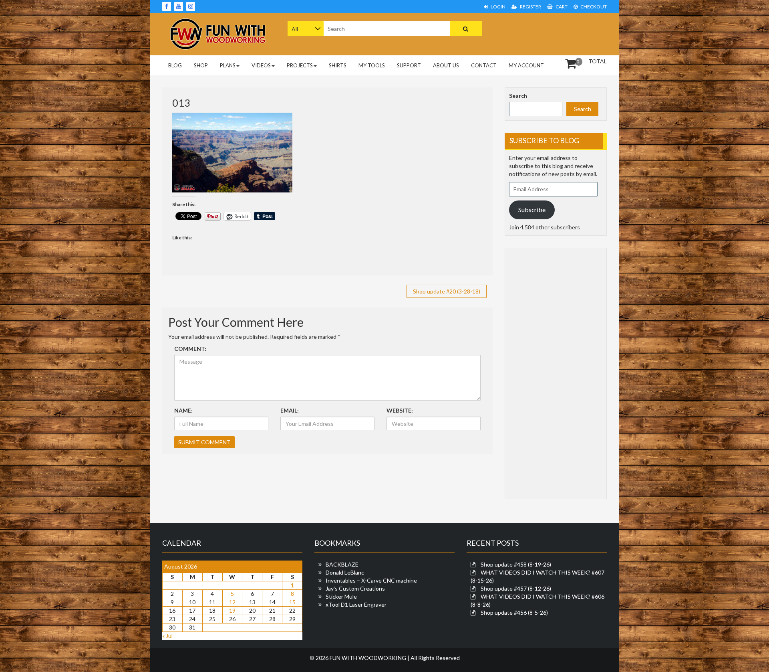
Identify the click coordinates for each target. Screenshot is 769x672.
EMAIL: (289, 410)
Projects (300, 65)
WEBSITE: (400, 410)
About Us (446, 65)
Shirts (337, 65)
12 (232, 602)
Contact (484, 65)
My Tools (371, 65)
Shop (201, 65)
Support (409, 65)
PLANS (228, 65)
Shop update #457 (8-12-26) (516, 588)
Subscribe (532, 209)
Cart (561, 7)
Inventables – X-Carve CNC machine (371, 580)
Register (530, 7)
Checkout (593, 7)
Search (518, 95)
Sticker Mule (341, 596)
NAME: (183, 410)
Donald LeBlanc (345, 572)
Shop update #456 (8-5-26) (514, 612)
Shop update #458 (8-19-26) (516, 564)
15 (292, 602)
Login (497, 7)
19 (232, 610)
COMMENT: (190, 348)
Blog (175, 65)
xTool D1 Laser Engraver (356, 604)
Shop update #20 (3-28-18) (446, 291)
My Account (526, 65)
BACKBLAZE (342, 564)
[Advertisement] (556, 33)
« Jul (167, 635)
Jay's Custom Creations (355, 588)
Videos (261, 65)
